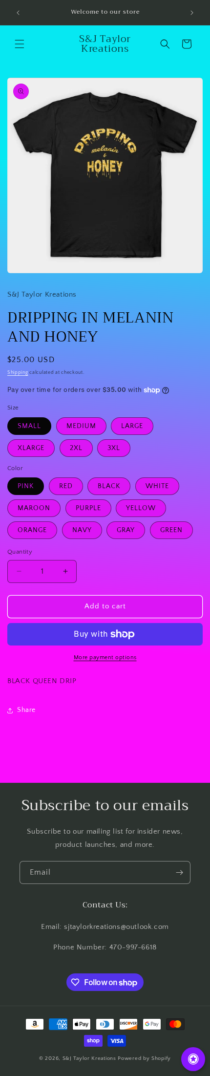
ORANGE (32, 530)
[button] (19, 44)
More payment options (105, 657)
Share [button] (26, 710)
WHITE (157, 486)
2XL (76, 448)
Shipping (17, 372)
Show (193, 1059)
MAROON (34, 508)
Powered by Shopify (144, 1058)
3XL (113, 448)
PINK (26, 486)
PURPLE (88, 508)
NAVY (82, 530)
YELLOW (141, 508)
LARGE (132, 426)
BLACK (109, 486)
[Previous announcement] (18, 12)
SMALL (29, 426)
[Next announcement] (192, 12)
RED (66, 486)
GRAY (126, 530)
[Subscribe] (179, 872)
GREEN (171, 530)
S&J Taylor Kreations (90, 1058)
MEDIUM (81, 426)
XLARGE (31, 448)
